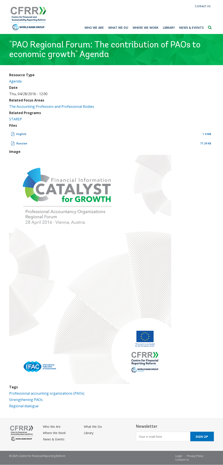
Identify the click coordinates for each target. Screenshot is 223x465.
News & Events (191, 27)
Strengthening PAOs (26, 399)
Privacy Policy (195, 456)
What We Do (118, 27)
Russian (21, 143)
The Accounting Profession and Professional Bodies (51, 106)
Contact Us (203, 6)
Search (210, 27)
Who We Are (94, 27)
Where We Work (146, 27)
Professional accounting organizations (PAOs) (46, 393)
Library (169, 27)
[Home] (28, 18)
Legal (178, 456)
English (21, 134)
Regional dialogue (24, 406)
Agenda (15, 81)
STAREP (15, 119)
